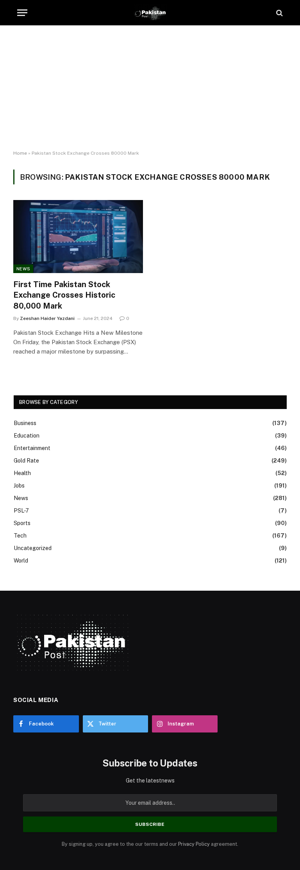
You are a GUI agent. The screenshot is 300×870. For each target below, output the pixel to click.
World (21, 560)
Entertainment (32, 448)
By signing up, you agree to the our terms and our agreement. (150, 844)
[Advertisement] (150, 88)
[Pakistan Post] (150, 12)
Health (22, 473)
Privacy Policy (194, 844)
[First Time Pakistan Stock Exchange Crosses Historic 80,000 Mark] (78, 236)
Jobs (19, 485)
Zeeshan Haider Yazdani (47, 318)
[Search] (279, 12)
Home (20, 153)
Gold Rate (26, 460)
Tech (20, 535)
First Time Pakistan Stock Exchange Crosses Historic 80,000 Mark (64, 295)
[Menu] (22, 12)
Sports (22, 523)
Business (25, 423)
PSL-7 (21, 510)
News (23, 268)
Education (26, 435)
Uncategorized (33, 548)
